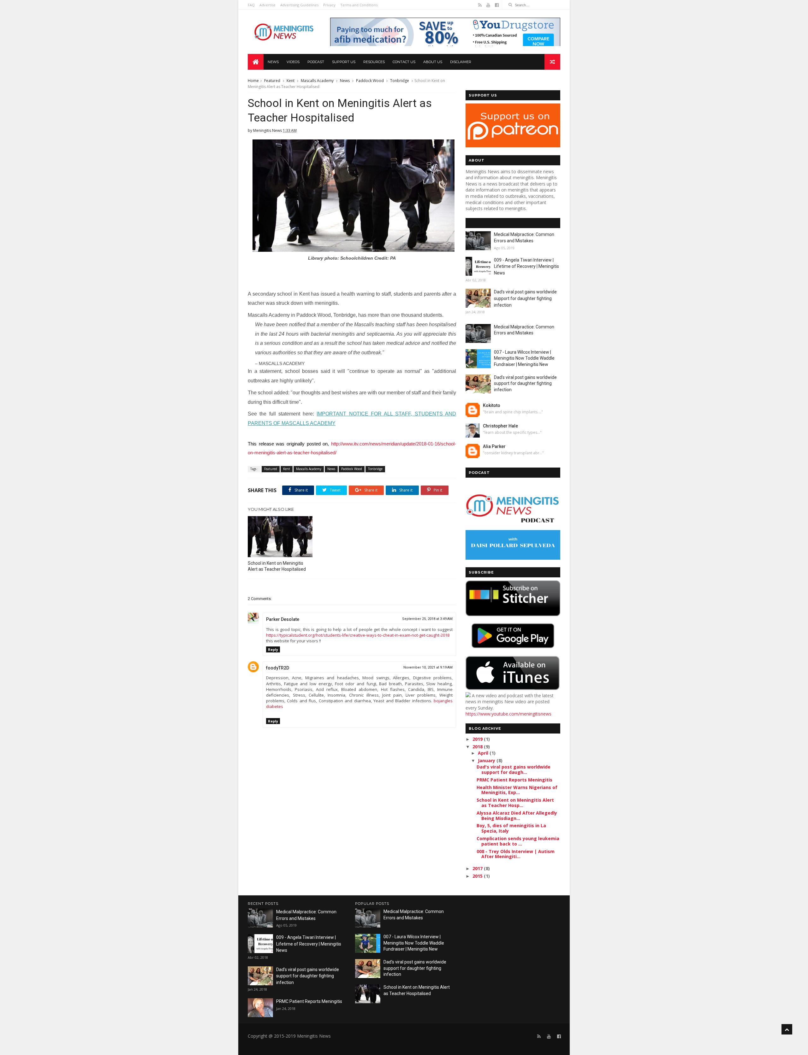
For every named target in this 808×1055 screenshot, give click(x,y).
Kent (290, 80)
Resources (374, 62)
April (484, 753)
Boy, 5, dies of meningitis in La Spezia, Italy (511, 828)
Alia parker (494, 446)
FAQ (251, 5)
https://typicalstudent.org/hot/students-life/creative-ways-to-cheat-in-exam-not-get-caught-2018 (357, 635)
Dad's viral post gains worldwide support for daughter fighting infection (525, 298)
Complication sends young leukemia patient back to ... (518, 841)
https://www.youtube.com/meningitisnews (508, 714)
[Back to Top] (786, 1029)
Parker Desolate (282, 619)
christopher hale (500, 425)
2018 (478, 747)
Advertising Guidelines (299, 5)
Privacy (329, 5)
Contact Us (404, 62)
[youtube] (488, 5)
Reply (273, 649)
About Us (432, 62)
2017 (478, 868)
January (487, 760)
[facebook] (497, 5)
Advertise (267, 5)
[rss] (480, 5)
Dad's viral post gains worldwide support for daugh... (513, 769)
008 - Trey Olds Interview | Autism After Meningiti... (516, 854)
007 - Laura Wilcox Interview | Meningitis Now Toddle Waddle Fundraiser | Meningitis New (524, 358)
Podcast (315, 62)
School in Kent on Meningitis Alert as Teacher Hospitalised (277, 566)
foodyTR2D (277, 667)
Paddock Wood (370, 80)
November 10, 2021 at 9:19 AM (428, 667)
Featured (272, 80)
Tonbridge (399, 80)
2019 (478, 739)
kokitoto (491, 405)
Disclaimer (460, 62)
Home (253, 80)
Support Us (343, 62)
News (273, 62)
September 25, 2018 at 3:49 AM (427, 619)
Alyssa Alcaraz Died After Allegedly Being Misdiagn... (517, 815)
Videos (293, 62)
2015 (478, 876)
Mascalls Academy (317, 80)
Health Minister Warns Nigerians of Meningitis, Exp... (517, 790)
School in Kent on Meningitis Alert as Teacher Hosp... (515, 802)
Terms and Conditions (358, 5)
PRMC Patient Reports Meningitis (514, 780)
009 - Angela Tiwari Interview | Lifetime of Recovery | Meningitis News (526, 266)
